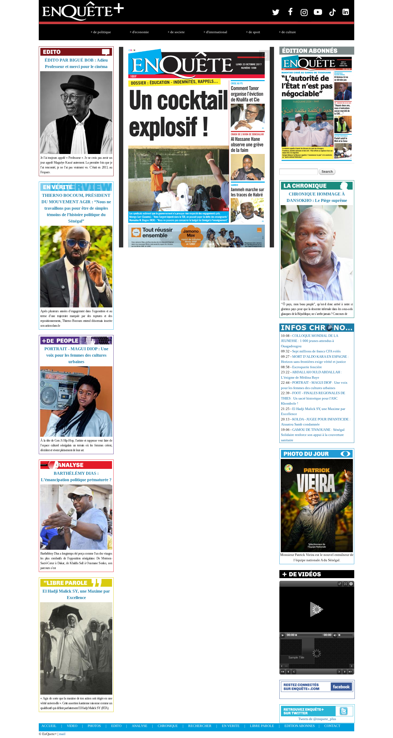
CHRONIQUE (168, 726)
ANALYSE (139, 726)
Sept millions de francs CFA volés (316, 351)
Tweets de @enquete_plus (317, 719)
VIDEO (72, 726)
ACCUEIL (48, 726)
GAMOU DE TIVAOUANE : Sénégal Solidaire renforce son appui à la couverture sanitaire (313, 435)
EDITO (116, 726)
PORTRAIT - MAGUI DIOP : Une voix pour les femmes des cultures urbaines (76, 355)
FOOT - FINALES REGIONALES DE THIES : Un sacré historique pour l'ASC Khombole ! (313, 398)
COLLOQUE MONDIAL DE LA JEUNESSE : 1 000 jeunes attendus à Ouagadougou (309, 341)
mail (62, 734)
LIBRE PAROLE (262, 726)
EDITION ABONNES (299, 726)
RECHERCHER (199, 726)
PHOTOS (94, 726)
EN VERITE (231, 726)
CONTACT (332, 726)
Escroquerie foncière (307, 367)
